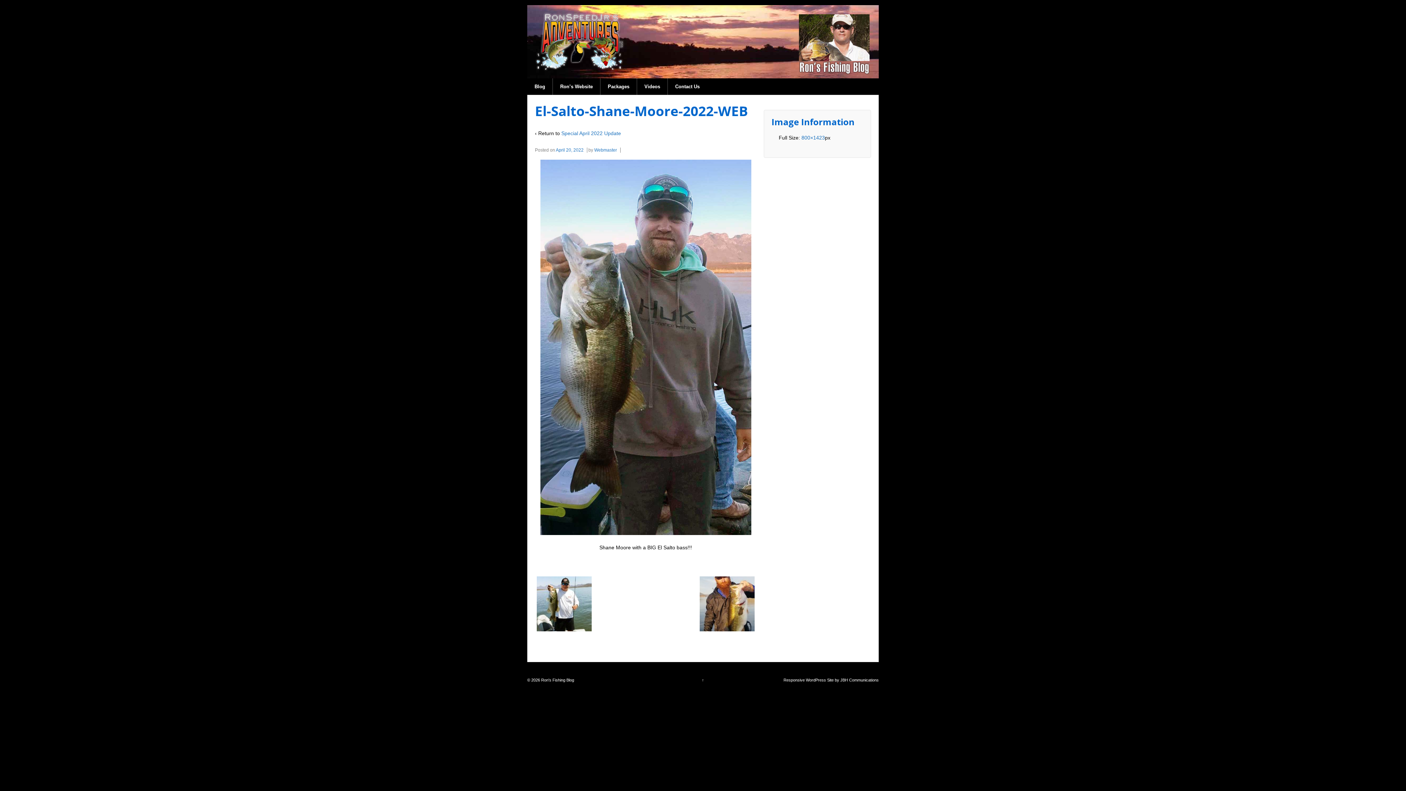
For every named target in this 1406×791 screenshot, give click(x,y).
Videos (652, 86)
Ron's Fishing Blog (557, 680)
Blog (540, 86)
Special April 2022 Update (591, 133)
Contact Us (687, 86)
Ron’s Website (576, 86)
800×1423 (813, 138)
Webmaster (605, 150)
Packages (618, 86)
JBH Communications (859, 680)
